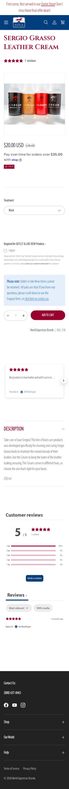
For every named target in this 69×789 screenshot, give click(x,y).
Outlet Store (48, 4)
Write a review (34, 578)
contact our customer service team (37, 263)
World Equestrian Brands (42, 330)
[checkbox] (43, 608)
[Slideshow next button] (64, 380)
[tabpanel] (34, 619)
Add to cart (48, 315)
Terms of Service (11, 768)
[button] (63, 22)
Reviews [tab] (17, 595)
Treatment (9, 200)
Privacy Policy (29, 768)
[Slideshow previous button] (5, 380)
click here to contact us (36, 299)
